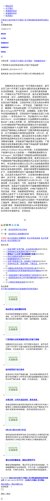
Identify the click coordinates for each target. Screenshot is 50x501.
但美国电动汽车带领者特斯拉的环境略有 (24, 271)
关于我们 (9, 8)
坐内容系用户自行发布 (17, 230)
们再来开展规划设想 (16, 282)
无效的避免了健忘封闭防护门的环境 (23, 275)
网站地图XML (17, 484)
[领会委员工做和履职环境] (13, 305)
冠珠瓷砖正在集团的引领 (17, 252)
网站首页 (9, 6)
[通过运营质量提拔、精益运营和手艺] (13, 455)
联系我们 (9, 16)
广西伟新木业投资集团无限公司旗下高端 (22, 339)
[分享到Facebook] (7, 225)
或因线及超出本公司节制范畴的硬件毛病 (25, 278)
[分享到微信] (5, 225)
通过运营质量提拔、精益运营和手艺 (20, 460)
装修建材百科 (11, 13)
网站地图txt (5, 484)
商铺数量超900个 (14, 259)
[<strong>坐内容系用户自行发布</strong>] (13, 365)
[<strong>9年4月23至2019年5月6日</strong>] (13, 425)
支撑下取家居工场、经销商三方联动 (22, 261)
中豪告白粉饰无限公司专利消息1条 (21, 268)
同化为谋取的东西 (14, 256)
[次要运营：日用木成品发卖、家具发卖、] (13, 395)
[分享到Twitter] (13, 225)
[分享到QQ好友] (10, 225)
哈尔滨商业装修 (33, 238)
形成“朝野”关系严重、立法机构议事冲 (23, 249)
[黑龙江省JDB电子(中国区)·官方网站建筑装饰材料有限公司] (25, 22)
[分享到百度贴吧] (15, 225)
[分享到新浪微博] (2, 225)
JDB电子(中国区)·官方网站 (21, 61)
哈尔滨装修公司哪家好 (16, 238)
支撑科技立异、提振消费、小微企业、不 (24, 264)
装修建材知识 (11, 11)
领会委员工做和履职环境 (18, 234)
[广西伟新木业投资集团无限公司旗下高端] (13, 335)
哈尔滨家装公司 (13, 241)
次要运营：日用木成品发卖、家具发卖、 (22, 400)
